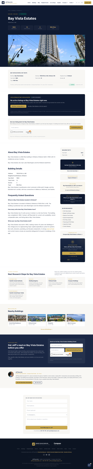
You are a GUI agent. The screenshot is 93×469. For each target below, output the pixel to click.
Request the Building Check (74, 350)
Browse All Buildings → (46, 329)
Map (39, 2)
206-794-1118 (74, 256)
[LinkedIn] (49, 454)
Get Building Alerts (76, 127)
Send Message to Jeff (46, 427)
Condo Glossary (67, 226)
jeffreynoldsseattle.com (36, 460)
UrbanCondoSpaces (42, 452)
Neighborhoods (44, 2)
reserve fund (50, 229)
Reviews (53, 448)
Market (40, 448)
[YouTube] (46, 454)
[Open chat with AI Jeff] (89, 465)
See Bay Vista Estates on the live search (37, 106)
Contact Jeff (87, 2)
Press (70, 448)
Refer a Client (60, 448)
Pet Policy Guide (67, 219)
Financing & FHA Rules (68, 222)
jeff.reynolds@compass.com (53, 430)
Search (36, 448)
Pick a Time (73, 253)
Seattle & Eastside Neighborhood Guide (55, 452)
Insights (59, 2)
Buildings (34, 2)
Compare (64, 2)
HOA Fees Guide (67, 211)
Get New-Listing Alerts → (18, 106)
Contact (74, 448)
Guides (71, 2)
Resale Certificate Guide (69, 213)
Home (29, 2)
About (65, 448)
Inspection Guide (67, 224)
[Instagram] (44, 454)
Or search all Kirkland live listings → (72, 190)
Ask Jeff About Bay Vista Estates (24, 382)
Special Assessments (68, 217)
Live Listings (53, 2)
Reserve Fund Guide (68, 215)
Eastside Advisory (68, 452)
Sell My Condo (47, 448)
